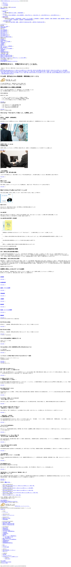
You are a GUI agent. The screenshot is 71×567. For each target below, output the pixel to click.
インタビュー (5, 4)
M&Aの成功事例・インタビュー (9, 550)
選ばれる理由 (5, 16)
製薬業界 (21, 19)
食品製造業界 (18, 18)
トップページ (5, 10)
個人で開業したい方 (9, 537)
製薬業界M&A (5, 541)
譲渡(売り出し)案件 (13, 12)
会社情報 (4, 554)
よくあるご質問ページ (4, 502)
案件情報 (4, 11)
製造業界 (47, 18)
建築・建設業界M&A (7, 538)
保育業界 (12, 18)
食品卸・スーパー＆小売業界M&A (9, 539)
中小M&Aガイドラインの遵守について (10, 556)
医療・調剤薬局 (53, 18)
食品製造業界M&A (6, 530)
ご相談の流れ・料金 (7, 20)
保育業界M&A (5, 528)
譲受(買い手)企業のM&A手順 (39, 22)
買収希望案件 (20, 12)
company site (2, 509)
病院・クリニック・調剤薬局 (6, 46)
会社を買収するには (55, 15)
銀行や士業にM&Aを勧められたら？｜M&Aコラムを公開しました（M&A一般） (19, 485)
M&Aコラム (5, 2)
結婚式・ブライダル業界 (28, 18)
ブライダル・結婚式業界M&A (9, 531)
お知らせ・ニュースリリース (8, 515)
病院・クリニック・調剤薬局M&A (9, 535)
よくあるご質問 (22, 57)
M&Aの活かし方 (36, 15)
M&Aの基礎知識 (12, 15)
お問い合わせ (7, 558)
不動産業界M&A (6, 540)
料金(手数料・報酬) (14, 22)
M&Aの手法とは (28, 15)
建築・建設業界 (61, 18)
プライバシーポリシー (7, 555)
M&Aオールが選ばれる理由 (6, 36)
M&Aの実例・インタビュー (6, 57)
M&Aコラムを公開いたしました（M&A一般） (12, 494)
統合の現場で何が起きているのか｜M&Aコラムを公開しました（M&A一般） (18, 490)
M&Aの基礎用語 (20, 15)
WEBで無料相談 (3, 60)
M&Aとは (5, 13)
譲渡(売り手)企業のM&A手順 (25, 22)
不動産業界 (16, 19)
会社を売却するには (46, 15)
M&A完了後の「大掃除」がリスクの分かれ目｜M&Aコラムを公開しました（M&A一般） (20, 492)
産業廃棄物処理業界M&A (8, 542)
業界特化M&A (5, 17)
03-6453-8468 (13, 7)
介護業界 (42, 18)
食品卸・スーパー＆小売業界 (6, 48)
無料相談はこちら (4, 8)
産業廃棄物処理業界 (29, 19)
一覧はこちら (7, 482)
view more (2, 101)
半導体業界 (36, 18)
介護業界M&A (5, 533)
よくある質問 (5, 5)
